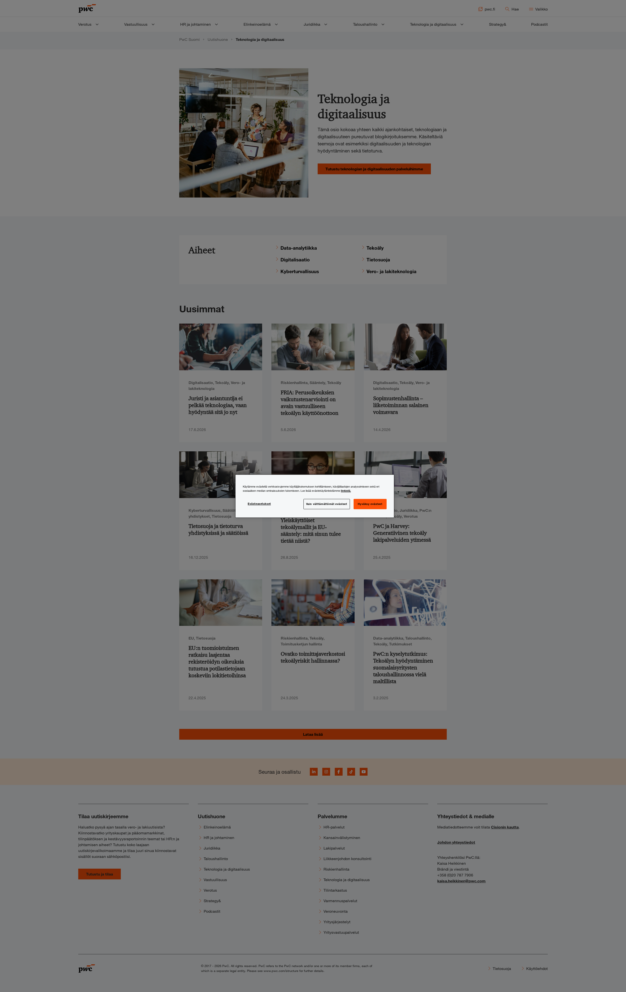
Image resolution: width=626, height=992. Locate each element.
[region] (314, 496)
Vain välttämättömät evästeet (326, 503)
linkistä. (346, 490)
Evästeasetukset (259, 503)
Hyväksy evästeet (370, 503)
